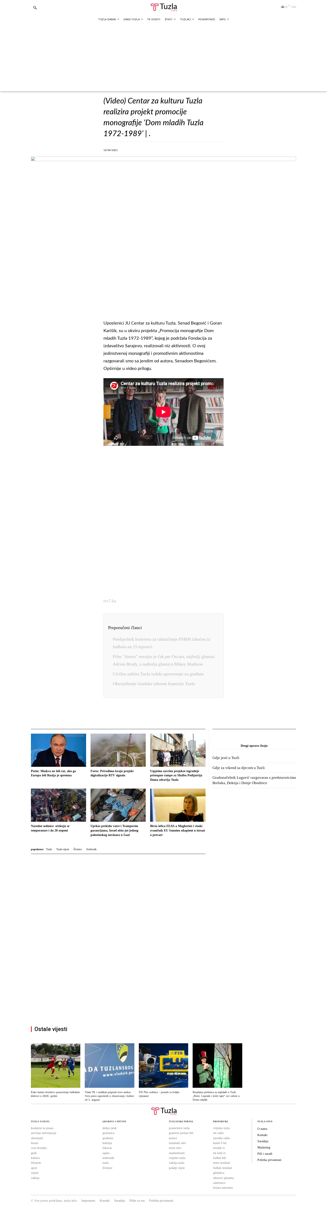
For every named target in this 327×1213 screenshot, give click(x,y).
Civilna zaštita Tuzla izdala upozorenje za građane (158, 673)
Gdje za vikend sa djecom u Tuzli (238, 768)
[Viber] (158, 149)
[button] (35, 8)
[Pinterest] (189, 149)
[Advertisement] (163, 58)
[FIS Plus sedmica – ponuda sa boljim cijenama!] (163, 1065)
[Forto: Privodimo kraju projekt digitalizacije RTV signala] (118, 750)
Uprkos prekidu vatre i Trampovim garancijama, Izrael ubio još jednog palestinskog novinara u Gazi (114, 830)
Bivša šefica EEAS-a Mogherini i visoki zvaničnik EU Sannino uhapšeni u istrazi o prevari (177, 830)
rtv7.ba (109, 600)
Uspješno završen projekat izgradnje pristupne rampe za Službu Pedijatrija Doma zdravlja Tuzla (176, 775)
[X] (148, 149)
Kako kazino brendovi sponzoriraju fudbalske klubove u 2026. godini (55, 1094)
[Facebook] (137, 149)
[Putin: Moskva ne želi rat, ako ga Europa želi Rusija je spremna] (58, 750)
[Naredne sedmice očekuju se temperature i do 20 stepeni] (58, 805)
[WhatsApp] (168, 149)
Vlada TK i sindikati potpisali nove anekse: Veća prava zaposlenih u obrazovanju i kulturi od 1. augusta (109, 1096)
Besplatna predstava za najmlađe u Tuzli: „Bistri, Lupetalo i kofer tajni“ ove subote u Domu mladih (216, 1096)
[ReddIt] (199, 149)
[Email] (209, 149)
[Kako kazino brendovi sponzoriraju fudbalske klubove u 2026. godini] (55, 1065)
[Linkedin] (178, 149)
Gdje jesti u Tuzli (225, 758)
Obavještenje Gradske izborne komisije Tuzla (154, 683)
